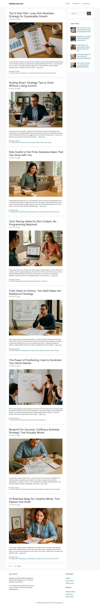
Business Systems (23, 142)
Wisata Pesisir (70, 596)
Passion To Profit (48, 558)
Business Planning (15, 350)
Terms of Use (75, 3)
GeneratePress (59, 602)
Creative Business (23, 558)
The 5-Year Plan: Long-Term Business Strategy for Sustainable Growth (31, 15)
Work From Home (55, 211)
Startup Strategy (35, 350)
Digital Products (23, 211)
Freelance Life (39, 558)
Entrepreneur (23, 73)
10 (15, 566)
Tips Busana (69, 594)
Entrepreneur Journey (33, 211)
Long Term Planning (32, 73)
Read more (40, 67)
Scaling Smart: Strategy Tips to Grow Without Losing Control (31, 84)
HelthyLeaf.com (16, 4)
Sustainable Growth (51, 73)
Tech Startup (44, 281)
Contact (67, 3)
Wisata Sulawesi (70, 591)
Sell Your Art (56, 558)
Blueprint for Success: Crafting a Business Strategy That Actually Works (34, 431)
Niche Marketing (34, 419)
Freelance (41, 211)
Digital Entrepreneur (23, 281)
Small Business (42, 419)
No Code (31, 281)
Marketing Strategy (24, 419)
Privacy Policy (86, 3)
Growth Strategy (40, 142)
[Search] (89, 13)
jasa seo (24, 580)
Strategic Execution (44, 350)
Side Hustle (47, 211)
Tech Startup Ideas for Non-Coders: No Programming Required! (32, 223)
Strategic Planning (41, 73)
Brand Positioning (15, 419)
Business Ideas (14, 210)
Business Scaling (15, 142)
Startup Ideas (37, 281)
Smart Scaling (48, 142)
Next (19, 566)
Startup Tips (48, 489)
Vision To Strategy (54, 350)
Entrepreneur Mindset (25, 350)
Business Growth (15, 211)
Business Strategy (15, 71)
